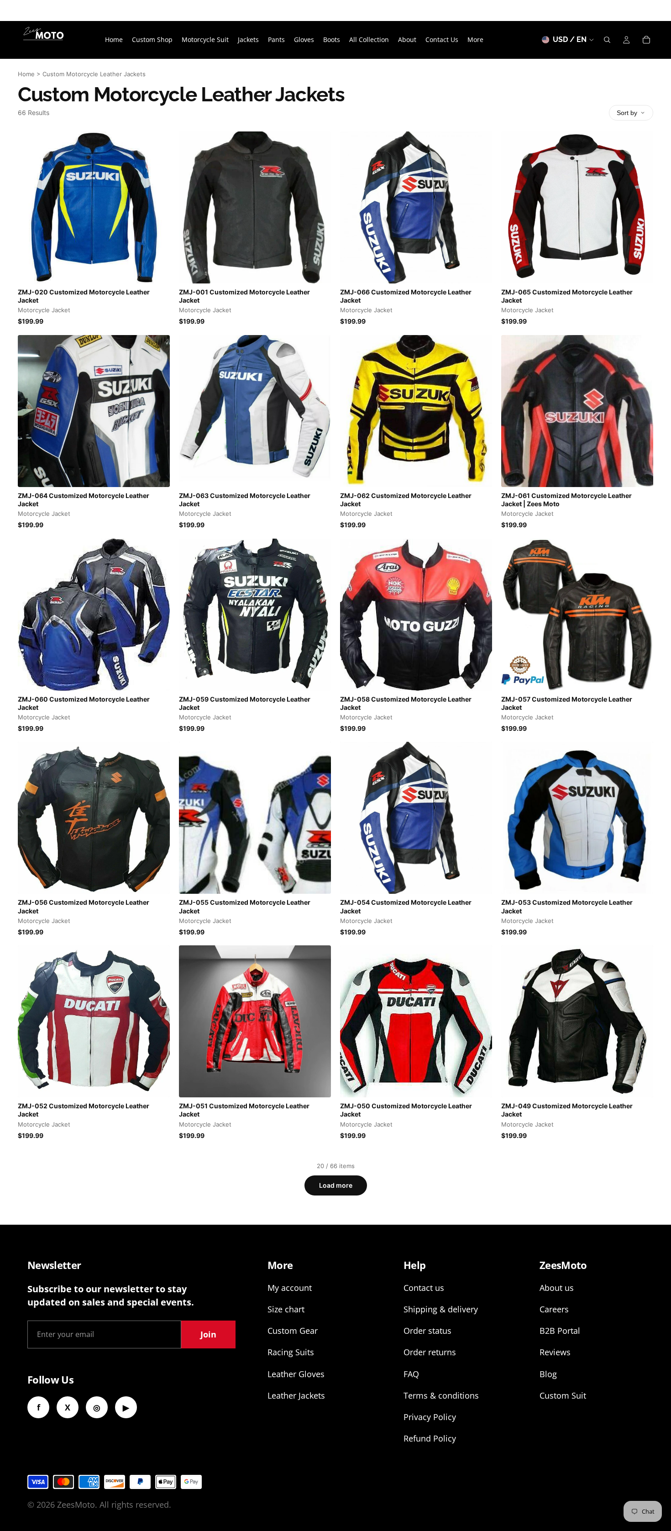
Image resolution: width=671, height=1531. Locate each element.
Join (208, 1334)
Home (26, 74)
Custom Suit (563, 1395)
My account (289, 1287)
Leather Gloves (296, 1373)
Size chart (285, 1309)
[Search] (607, 40)
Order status (427, 1330)
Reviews (555, 1352)
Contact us (424, 1287)
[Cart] (646, 40)
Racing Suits (290, 1352)
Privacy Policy (430, 1416)
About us (557, 1287)
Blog (548, 1373)
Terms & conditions (441, 1395)
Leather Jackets (296, 1395)
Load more (335, 1185)
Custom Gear (292, 1330)
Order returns (430, 1352)
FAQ (411, 1373)
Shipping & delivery (441, 1309)
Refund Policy (430, 1438)
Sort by (627, 112)
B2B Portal (560, 1330)
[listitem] (475, 39)
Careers (554, 1309)
